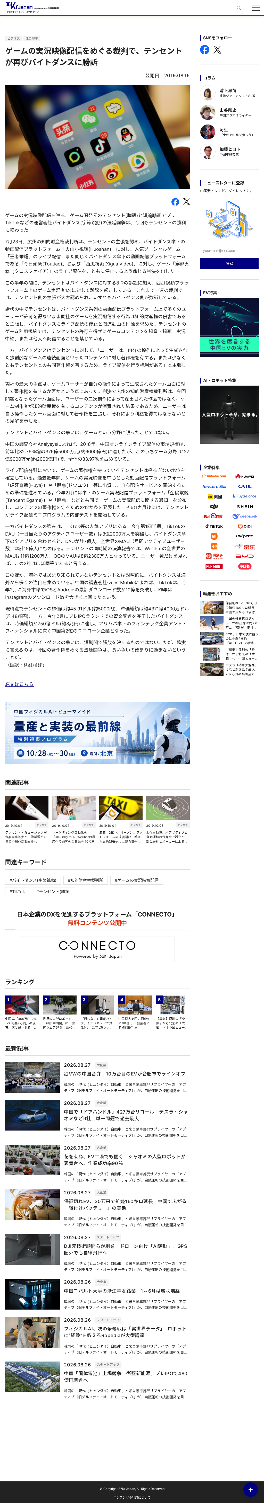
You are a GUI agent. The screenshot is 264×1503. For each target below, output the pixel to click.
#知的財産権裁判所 (85, 880)
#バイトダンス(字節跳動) (33, 880)
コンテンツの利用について (132, 1497)
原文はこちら (19, 684)
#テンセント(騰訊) (53, 891)
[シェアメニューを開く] (250, 1489)
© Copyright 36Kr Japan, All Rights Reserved (132, 1489)
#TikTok (17, 891)
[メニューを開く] (256, 8)
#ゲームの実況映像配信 (137, 880)
